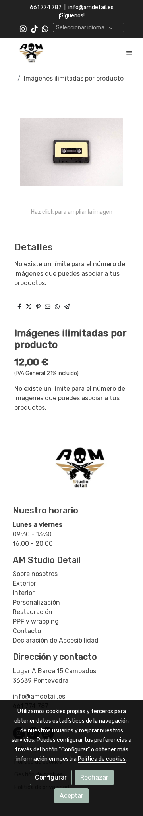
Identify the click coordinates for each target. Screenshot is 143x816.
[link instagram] (23, 28)
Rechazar (94, 777)
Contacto (27, 631)
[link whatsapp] (45, 28)
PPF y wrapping (36, 621)
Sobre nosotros (35, 574)
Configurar (51, 777)
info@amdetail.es (91, 7)
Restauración (32, 612)
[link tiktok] (34, 28)
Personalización (36, 602)
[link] (32, 52)
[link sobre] (71, 471)
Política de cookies (102, 759)
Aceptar (71, 795)
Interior (24, 593)
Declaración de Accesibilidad (56, 640)
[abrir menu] (129, 52)
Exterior (24, 583)
